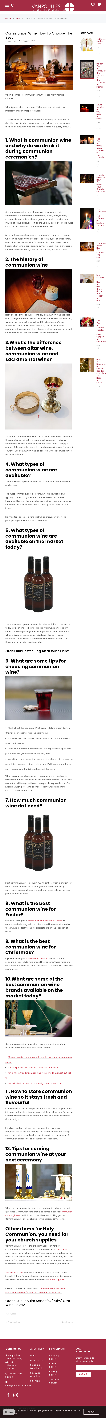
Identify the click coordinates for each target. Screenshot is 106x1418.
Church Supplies (56, 1279)
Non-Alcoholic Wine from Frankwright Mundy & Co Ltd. (35, 1083)
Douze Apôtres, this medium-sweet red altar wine (33, 1067)
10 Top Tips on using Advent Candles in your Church (98, 147)
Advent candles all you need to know (98, 112)
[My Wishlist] (93, 5)
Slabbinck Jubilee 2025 (98, 41)
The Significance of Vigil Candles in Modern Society (98, 217)
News (18, 18)
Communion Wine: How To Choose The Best (98, 250)
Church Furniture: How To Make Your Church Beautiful (98, 183)
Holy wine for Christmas (37, 958)
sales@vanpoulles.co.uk (18, 1385)
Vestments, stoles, (14, 1272)
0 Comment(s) (27, 41)
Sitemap (35, 1380)
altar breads (61, 1249)
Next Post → (67, 1322)
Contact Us (36, 1360)
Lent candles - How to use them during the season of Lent (98, 288)
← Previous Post (13, 1322)
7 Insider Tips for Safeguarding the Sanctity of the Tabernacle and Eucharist (98, 74)
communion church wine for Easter (44, 920)
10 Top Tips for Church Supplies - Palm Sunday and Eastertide (98, 330)
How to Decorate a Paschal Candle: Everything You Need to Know (98, 371)
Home (8, 18)
